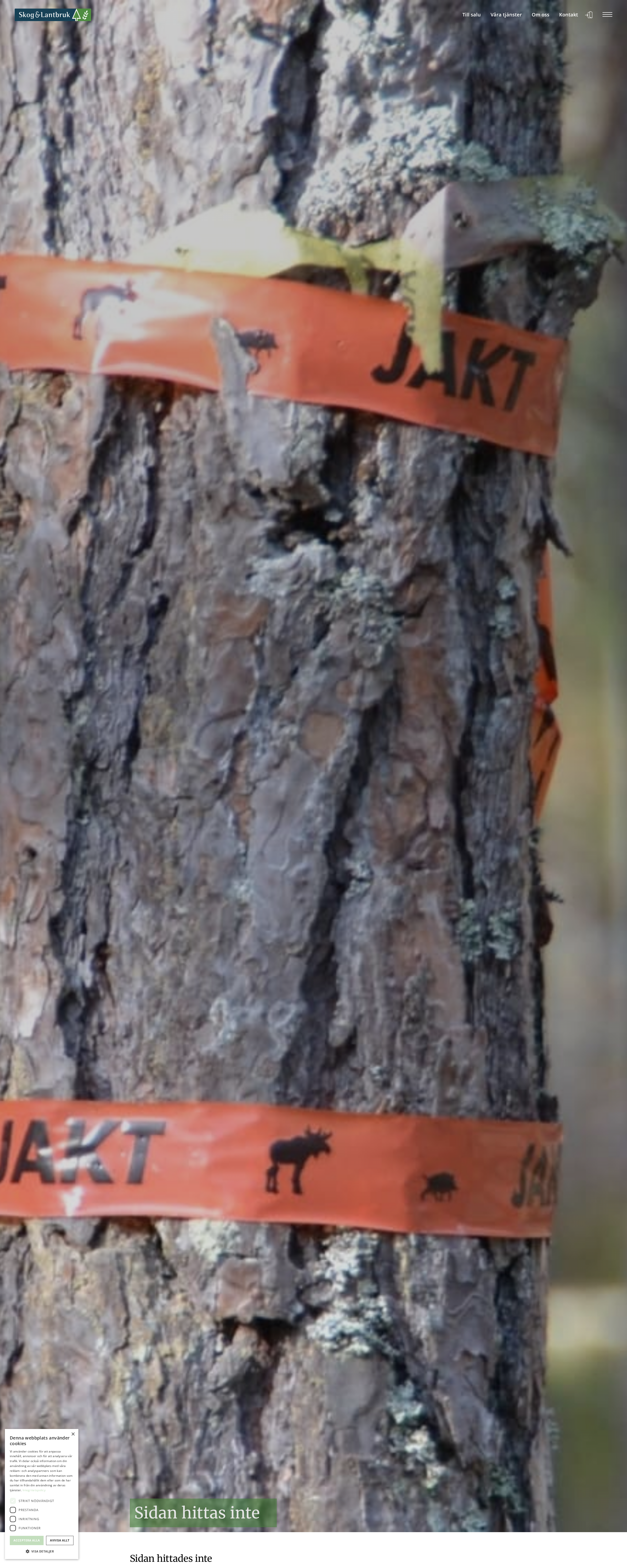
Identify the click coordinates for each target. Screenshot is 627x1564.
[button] (41, 1551)
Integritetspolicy (34, 1490)
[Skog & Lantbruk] (53, 15)
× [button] (73, 1434)
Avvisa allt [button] (59, 1540)
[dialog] (41, 1494)
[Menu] (607, 15)
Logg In (589, 15)
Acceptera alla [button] (26, 1540)
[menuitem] (471, 15)
